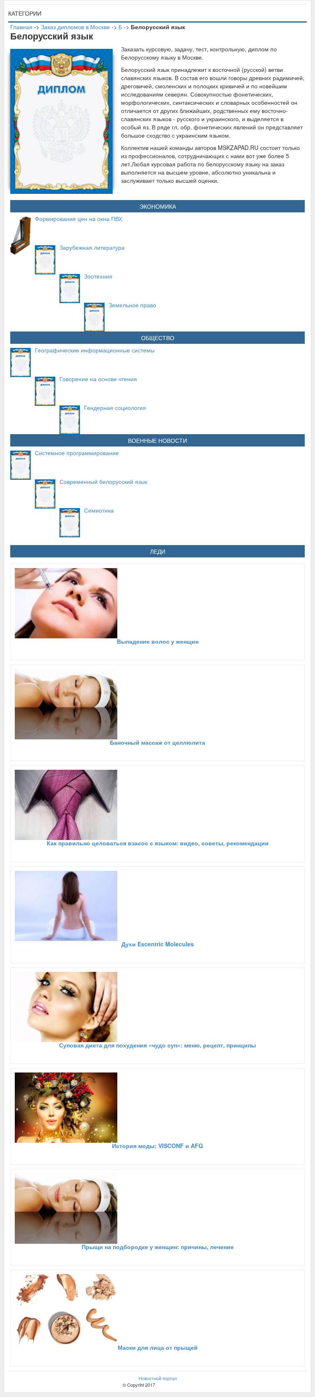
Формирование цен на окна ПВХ (78, 218)
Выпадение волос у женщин (158, 641)
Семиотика (99, 510)
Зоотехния (98, 276)
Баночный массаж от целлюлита (157, 742)
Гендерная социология (115, 407)
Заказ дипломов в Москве (75, 27)
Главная (21, 27)
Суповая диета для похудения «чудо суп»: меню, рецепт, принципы (157, 1045)
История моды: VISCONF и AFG (157, 1146)
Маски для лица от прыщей (158, 1347)
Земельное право (132, 305)
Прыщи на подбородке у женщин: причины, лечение (158, 1247)
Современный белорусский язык (103, 481)
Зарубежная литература (92, 247)
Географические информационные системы (95, 350)
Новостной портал (158, 1378)
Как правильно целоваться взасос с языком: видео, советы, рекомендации (158, 843)
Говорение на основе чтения (98, 379)
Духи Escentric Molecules (157, 944)
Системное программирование (77, 453)
